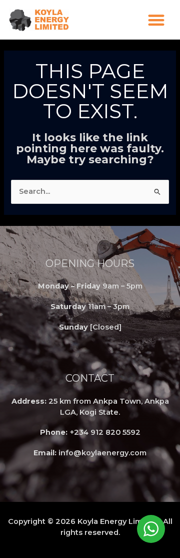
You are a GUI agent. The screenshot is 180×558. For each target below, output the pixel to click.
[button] (156, 20)
